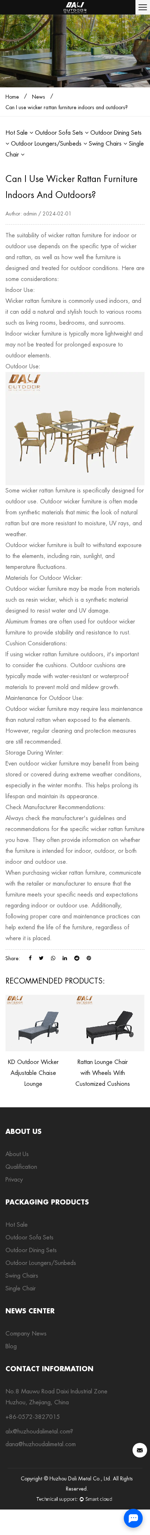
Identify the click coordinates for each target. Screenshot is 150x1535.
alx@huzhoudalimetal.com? (39, 1431)
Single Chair (20, 1288)
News (38, 97)
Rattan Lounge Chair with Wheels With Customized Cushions (102, 1073)
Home (12, 97)
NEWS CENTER (30, 1310)
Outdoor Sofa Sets (60, 133)
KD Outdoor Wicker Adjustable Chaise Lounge (33, 1073)
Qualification (21, 1167)
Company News (26, 1333)
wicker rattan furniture (75, 235)
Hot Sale (17, 133)
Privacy (14, 1179)
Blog (11, 1346)
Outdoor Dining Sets (31, 1250)
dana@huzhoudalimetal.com (40, 1444)
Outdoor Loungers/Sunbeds (47, 143)
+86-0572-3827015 (32, 1417)
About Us (17, 1154)
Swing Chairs (106, 143)
